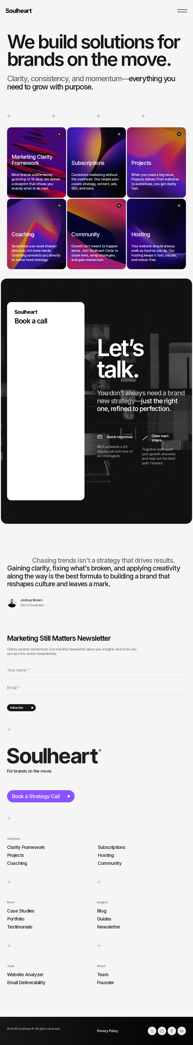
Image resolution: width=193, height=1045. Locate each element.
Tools (10, 966)
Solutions (13, 838)
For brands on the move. (29, 771)
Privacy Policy (107, 1031)
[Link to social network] (152, 1031)
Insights (102, 902)
